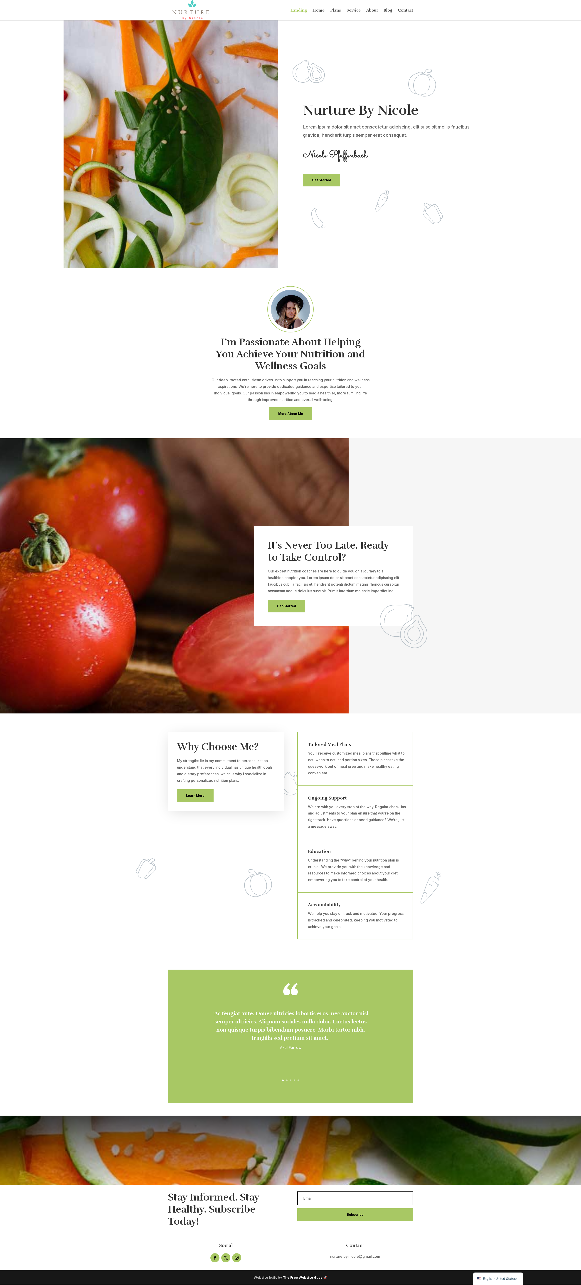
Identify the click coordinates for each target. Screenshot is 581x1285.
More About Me (290, 414)
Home (319, 11)
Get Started (321, 180)
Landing (298, 11)
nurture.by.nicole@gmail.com (355, 1256)
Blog (388, 11)
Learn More (195, 795)
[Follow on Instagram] (236, 1257)
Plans (335, 11)
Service (354, 11)
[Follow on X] (225, 1257)
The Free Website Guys (302, 1277)
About (372, 11)
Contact (405, 11)
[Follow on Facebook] (214, 1257)
